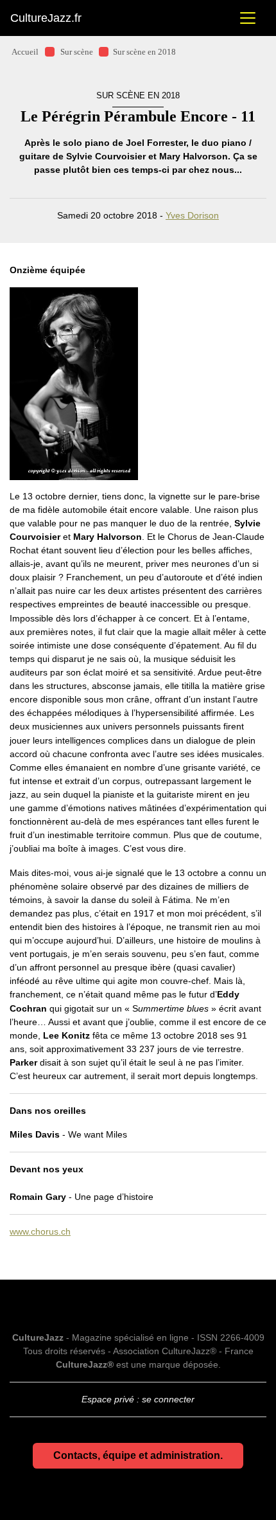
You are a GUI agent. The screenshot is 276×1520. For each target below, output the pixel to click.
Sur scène (76, 52)
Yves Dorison (192, 215)
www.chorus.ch (40, 1231)
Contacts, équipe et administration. (138, 1455)
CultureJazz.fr (46, 18)
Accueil (25, 52)
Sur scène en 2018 (144, 52)
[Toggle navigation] (248, 18)
